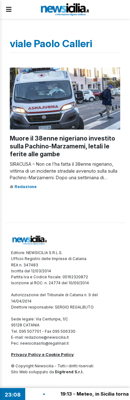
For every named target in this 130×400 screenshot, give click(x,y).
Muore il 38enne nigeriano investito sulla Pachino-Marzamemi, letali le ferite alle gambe (62, 146)
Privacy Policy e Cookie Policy (42, 354)
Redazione (26, 186)
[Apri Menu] (9, 9)
